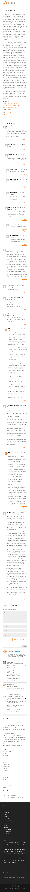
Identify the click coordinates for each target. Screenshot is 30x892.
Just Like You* (6, 855)
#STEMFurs (9, 678)
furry (13, 849)
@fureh (13, 667)
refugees (19, 858)
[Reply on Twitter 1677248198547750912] (7, 680)
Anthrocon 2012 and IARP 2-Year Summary (14, 111)
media (20, 855)
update (8, 862)
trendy (5, 862)
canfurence (14, 844)
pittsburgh (6, 858)
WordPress (15, 890)
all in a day (6, 842)
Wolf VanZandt (10, 405)
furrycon (17, 849)
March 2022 (6, 753)
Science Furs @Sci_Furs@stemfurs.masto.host (15, 663)
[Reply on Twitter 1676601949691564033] (7, 691)
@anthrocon (17, 696)
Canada (8, 844)
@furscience (19, 675)
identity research (15, 853)
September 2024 (7, 751)
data (4, 847)
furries (9, 849)
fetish (24, 847)
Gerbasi (5, 853)
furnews (5, 849)
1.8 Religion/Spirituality (16, 745)
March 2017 (6, 770)
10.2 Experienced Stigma (12, 103)
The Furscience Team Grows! (9, 723)
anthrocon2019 (17, 842)
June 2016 (5, 777)
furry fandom (22, 849)
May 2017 (5, 768)
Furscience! (9, 684)
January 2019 (6, 762)
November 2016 (6, 775)
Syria (13, 860)
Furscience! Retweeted (15, 660)
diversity (8, 847)
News (4, 787)
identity (9, 853)
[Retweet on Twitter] (10, 660)
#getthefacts (19, 688)
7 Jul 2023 (14, 665)
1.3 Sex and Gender (14, 112)
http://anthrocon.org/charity (13, 709)
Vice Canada (14, 862)
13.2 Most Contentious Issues (14, 735)
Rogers (5, 860)
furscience (6, 851)
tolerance (22, 860)
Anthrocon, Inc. (10, 696)
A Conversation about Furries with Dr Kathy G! (13, 721)
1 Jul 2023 (23, 696)
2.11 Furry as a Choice (20, 739)
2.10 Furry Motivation (11, 107)
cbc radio (22, 844)
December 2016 (6, 773)
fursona (16, 851)
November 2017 (6, 766)
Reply (24, 139)
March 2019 (6, 760)
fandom (16, 847)
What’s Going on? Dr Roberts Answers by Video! (14, 729)
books (5, 844)
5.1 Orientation (23, 112)
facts (12, 847)
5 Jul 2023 (21, 684)
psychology (14, 858)
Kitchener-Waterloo (14, 855)
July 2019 (5, 758)
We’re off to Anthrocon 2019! (9, 727)
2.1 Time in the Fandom (11, 105)
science (9, 860)
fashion (20, 847)
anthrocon (11, 842)
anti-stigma (24, 842)
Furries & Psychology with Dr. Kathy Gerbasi (13, 725)
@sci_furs (9, 665)
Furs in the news (7, 785)
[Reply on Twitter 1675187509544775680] (7, 712)
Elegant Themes (15, 888)
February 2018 (6, 764)
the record (17, 860)
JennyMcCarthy (23, 853)
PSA (9, 858)
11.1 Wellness (9, 109)
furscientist (11, 851)
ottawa (24, 855)
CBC (18, 844)
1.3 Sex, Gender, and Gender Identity (16, 737)
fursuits (20, 851)
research (24, 858)
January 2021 (6, 755)
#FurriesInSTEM (16, 678)
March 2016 (6, 779)
